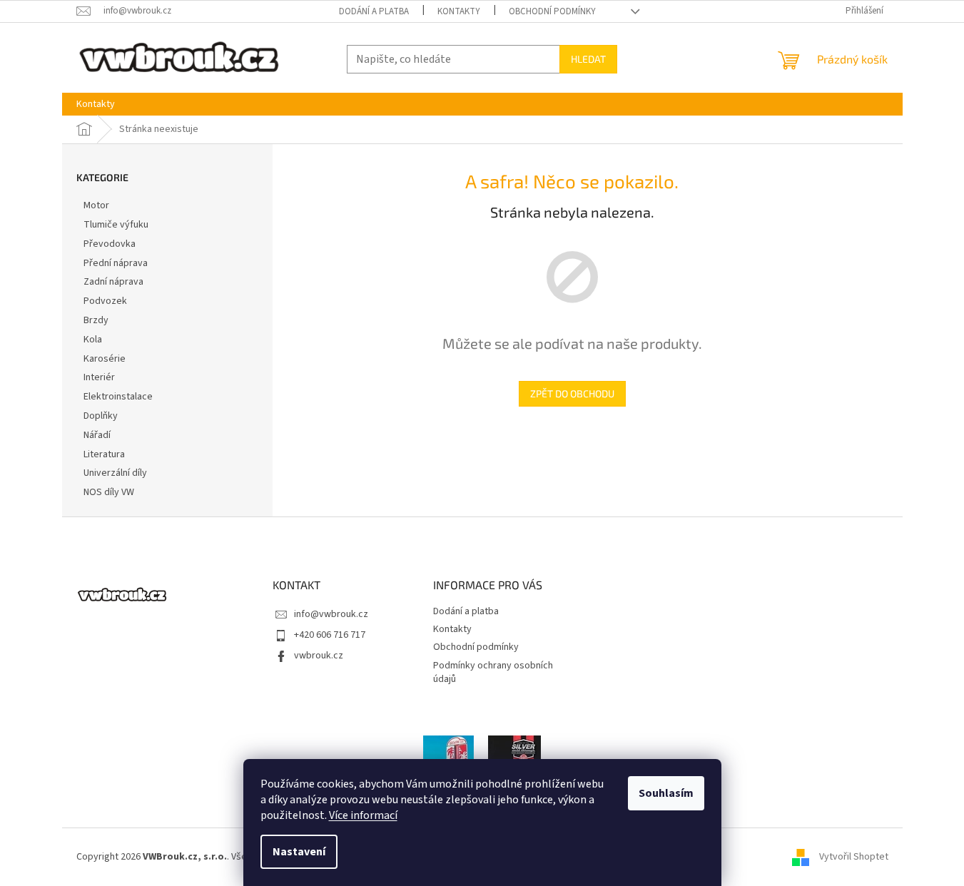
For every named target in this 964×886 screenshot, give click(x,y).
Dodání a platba (374, 11)
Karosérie (104, 359)
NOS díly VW (108, 492)
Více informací (363, 815)
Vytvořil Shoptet (853, 857)
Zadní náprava (113, 282)
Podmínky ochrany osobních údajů (493, 672)
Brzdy (95, 320)
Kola (92, 339)
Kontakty (458, 11)
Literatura (104, 454)
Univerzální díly (115, 473)
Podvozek (105, 301)
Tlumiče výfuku (115, 225)
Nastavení (299, 852)
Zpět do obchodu (572, 393)
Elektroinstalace (118, 396)
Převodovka (109, 244)
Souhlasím (666, 793)
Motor (96, 205)
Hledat (588, 59)
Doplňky (100, 416)
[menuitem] (95, 104)
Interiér (99, 377)
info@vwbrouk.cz (331, 614)
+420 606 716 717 (329, 635)
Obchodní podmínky (552, 11)
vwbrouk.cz (318, 655)
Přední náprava (115, 263)
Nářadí (97, 435)
